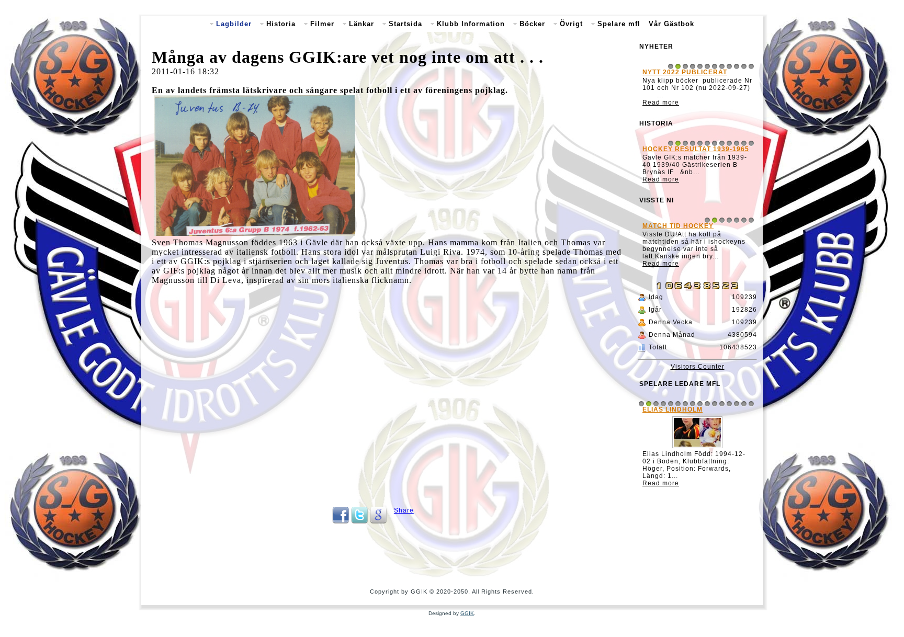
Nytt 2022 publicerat (684, 72)
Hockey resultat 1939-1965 (695, 149)
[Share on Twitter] (359, 521)
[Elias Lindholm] (697, 448)
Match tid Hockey (678, 226)
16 (751, 404)
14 (736, 404)
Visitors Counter (698, 366)
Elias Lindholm (672, 409)
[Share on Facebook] (340, 521)
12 (751, 66)
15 (744, 404)
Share (404, 510)
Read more (660, 102)
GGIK (467, 613)
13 (729, 404)
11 (744, 66)
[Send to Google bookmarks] (378, 521)
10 (736, 66)
